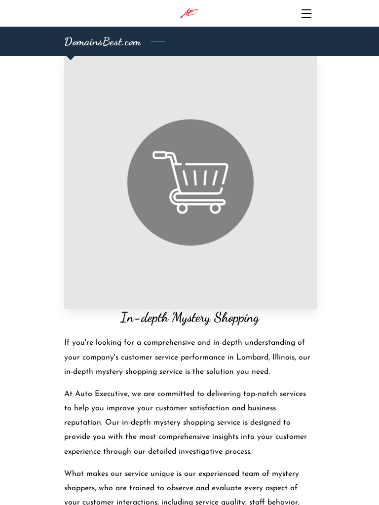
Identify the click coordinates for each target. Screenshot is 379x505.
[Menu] (306, 13)
